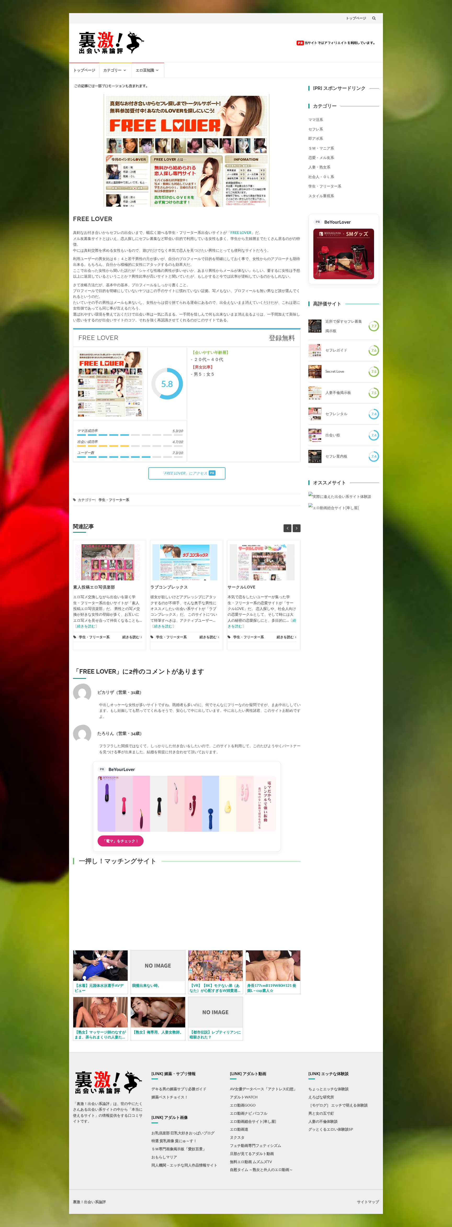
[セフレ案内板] (314, 456)
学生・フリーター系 (114, 500)
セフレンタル (336, 413)
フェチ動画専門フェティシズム (255, 1145)
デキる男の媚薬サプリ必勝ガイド (178, 1089)
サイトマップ (368, 1202)
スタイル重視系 (321, 196)
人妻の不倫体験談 (323, 1121)
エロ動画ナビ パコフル (248, 1113)
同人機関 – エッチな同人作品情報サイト (184, 1165)
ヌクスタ (237, 1137)
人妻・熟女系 (319, 167)
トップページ (356, 18)
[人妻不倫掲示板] (314, 392)
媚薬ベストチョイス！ (169, 1097)
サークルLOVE (242, 587)
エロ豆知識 (145, 70)
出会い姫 (332, 435)
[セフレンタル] (314, 414)
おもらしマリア (164, 1157)
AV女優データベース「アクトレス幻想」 (263, 1089)
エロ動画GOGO (243, 1105)
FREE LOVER (240, 232)
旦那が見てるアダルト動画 (252, 1153)
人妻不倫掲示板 (338, 392)
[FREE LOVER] (110, 384)
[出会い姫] (314, 435)
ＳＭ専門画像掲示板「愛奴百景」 (178, 1149)
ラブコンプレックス (169, 587)
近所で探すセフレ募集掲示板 (343, 326)
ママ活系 (315, 119)
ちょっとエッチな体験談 (328, 1089)
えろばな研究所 (321, 1097)
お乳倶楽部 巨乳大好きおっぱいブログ (182, 1133)
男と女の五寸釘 (321, 1113)
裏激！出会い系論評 (89, 1202)
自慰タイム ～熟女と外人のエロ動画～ (261, 1169)
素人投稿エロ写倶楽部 (94, 587)
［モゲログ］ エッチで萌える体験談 (338, 1105)
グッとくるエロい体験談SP (330, 1129)
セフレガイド (336, 350)
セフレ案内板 (336, 456)
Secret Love (334, 371)
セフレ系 (315, 129)
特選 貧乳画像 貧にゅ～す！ (174, 1140)
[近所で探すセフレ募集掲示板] (314, 326)
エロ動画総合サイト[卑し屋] (253, 1121)
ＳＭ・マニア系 (321, 148)
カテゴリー (112, 70)
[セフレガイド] (314, 350)
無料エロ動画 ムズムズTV (251, 1161)
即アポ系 (315, 138)
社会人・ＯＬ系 (321, 176)
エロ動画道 (239, 1129)
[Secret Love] (314, 371)
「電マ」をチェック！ (120, 841)
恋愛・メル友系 (321, 157)
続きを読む (86, 626)
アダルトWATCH (244, 1097)
